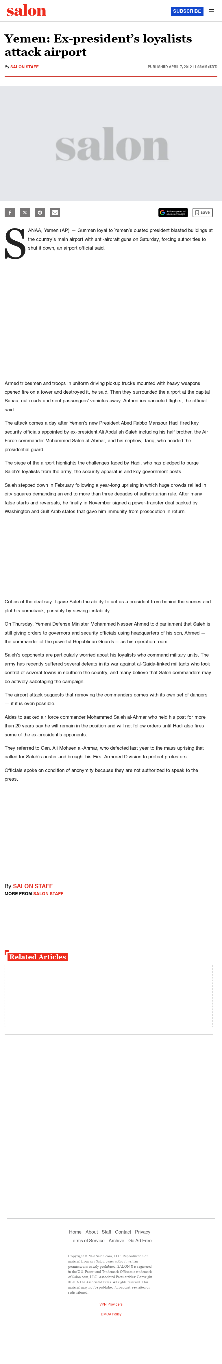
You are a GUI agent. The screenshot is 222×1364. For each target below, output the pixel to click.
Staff (106, 1232)
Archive (116, 1241)
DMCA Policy (111, 1314)
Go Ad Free (140, 1241)
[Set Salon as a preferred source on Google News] (173, 212)
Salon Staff (24, 67)
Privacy (142, 1232)
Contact (123, 1232)
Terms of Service (88, 1241)
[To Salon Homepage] (26, 10)
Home (75, 1232)
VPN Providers (111, 1304)
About (92, 1232)
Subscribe (187, 11)
